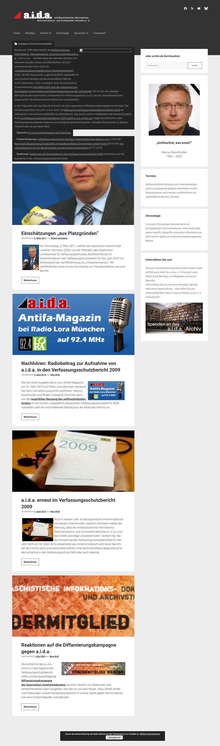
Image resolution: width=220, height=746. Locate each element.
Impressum (100, 33)
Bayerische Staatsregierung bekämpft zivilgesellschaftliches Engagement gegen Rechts (61, 143)
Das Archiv (80, 33)
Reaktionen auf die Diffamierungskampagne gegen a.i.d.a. (73, 606)
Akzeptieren (114, 737)
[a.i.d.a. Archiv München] (51, 22)
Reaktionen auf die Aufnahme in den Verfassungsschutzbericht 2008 (66, 154)
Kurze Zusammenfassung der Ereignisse (49, 132)
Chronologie (62, 33)
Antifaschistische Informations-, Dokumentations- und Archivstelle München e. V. (47, 54)
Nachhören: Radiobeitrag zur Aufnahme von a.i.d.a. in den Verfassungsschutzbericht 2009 (73, 324)
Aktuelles (30, 33)
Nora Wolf (55, 375)
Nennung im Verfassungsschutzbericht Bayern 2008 (92, 110)
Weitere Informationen (150, 734)
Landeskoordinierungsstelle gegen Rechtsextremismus (44, 70)
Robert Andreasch (59, 238)
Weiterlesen (31, 281)
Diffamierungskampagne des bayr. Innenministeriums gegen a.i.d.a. (73, 139)
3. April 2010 (40, 375)
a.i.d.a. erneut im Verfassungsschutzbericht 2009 (73, 461)
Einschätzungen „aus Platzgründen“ (73, 194)
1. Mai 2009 (39, 656)
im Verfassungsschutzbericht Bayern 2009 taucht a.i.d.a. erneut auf (56, 118)
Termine (44, 33)
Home (17, 33)
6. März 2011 (40, 238)
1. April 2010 (40, 511)
